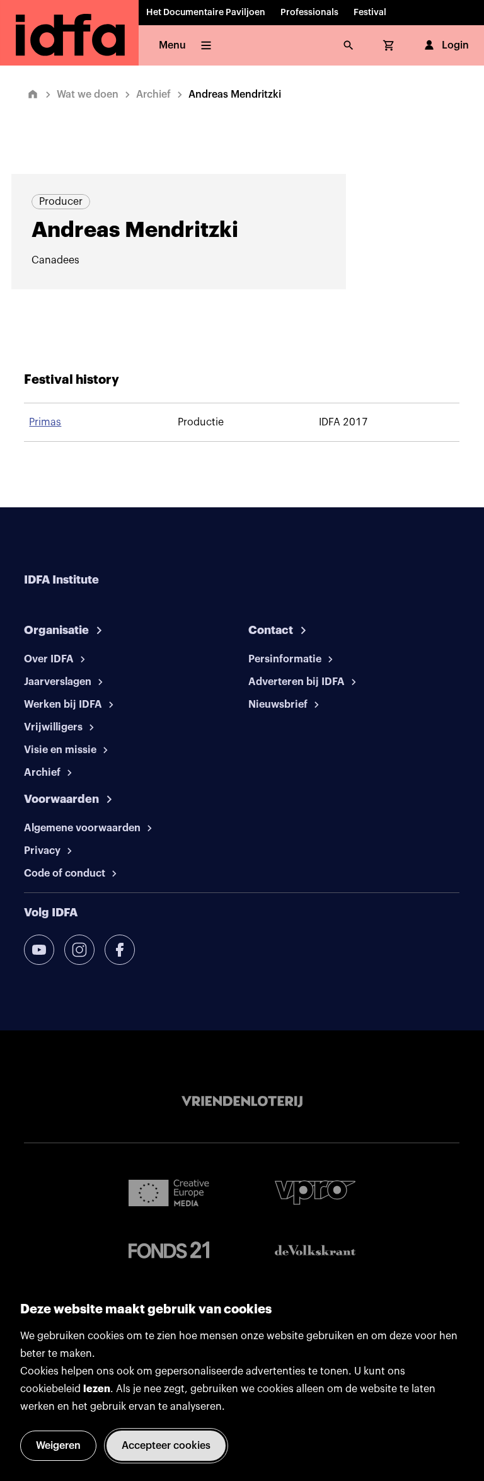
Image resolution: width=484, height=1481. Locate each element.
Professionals (309, 12)
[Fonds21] (169, 1250)
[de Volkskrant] (315, 1250)
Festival (370, 12)
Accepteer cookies (166, 1446)
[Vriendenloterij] (242, 1101)
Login (455, 45)
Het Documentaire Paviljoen (205, 12)
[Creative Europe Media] (169, 1192)
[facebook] (120, 950)
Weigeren (58, 1446)
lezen (96, 1389)
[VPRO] (315, 1192)
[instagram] (79, 950)
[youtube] (39, 950)
